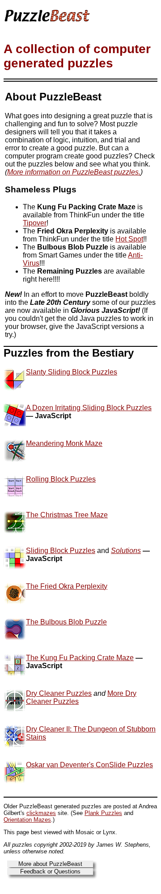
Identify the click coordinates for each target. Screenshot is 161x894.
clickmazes (41, 813)
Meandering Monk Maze (64, 443)
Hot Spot (129, 239)
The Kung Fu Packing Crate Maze (80, 657)
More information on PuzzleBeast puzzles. (73, 172)
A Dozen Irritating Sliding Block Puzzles (89, 408)
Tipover (35, 223)
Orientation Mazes (27, 819)
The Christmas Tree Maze (67, 515)
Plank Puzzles (103, 813)
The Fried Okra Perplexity (66, 586)
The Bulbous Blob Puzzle (66, 622)
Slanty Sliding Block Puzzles (71, 372)
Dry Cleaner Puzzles (59, 693)
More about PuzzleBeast (50, 864)
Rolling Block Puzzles (61, 479)
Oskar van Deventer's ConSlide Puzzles (89, 765)
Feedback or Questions (50, 871)
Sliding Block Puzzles (60, 550)
